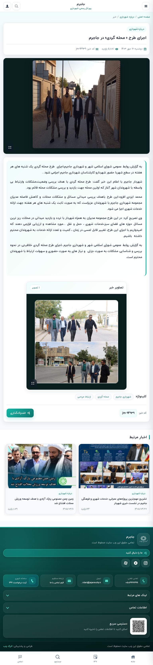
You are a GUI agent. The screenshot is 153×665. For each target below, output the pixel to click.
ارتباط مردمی (84, 396)
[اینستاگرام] (145, 563)
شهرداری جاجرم (123, 396)
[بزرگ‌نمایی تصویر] (76, 104)
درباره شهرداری (127, 17)
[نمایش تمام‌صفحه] (10, 147)
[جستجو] (16, 6)
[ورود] (7, 6)
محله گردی (103, 396)
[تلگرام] (135, 563)
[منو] (146, 6)
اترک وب (7, 646)
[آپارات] (126, 563)
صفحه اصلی (144, 17)
